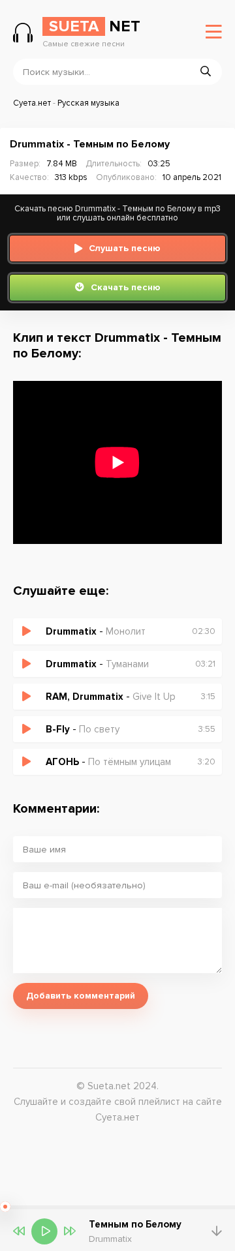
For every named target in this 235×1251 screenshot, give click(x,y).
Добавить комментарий (80, 995)
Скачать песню (126, 287)
